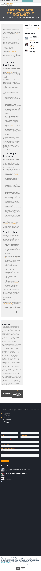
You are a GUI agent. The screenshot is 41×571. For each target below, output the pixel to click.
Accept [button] (18, 568)
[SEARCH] (38, 29)
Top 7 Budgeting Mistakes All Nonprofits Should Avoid (34, 50)
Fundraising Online (10, 17)
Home (3, 17)
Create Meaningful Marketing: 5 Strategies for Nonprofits (34, 37)
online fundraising (10, 311)
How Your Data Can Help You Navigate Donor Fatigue (34, 44)
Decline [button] (23, 568)
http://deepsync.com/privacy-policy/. (6, 562)
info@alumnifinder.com (7, 419)
